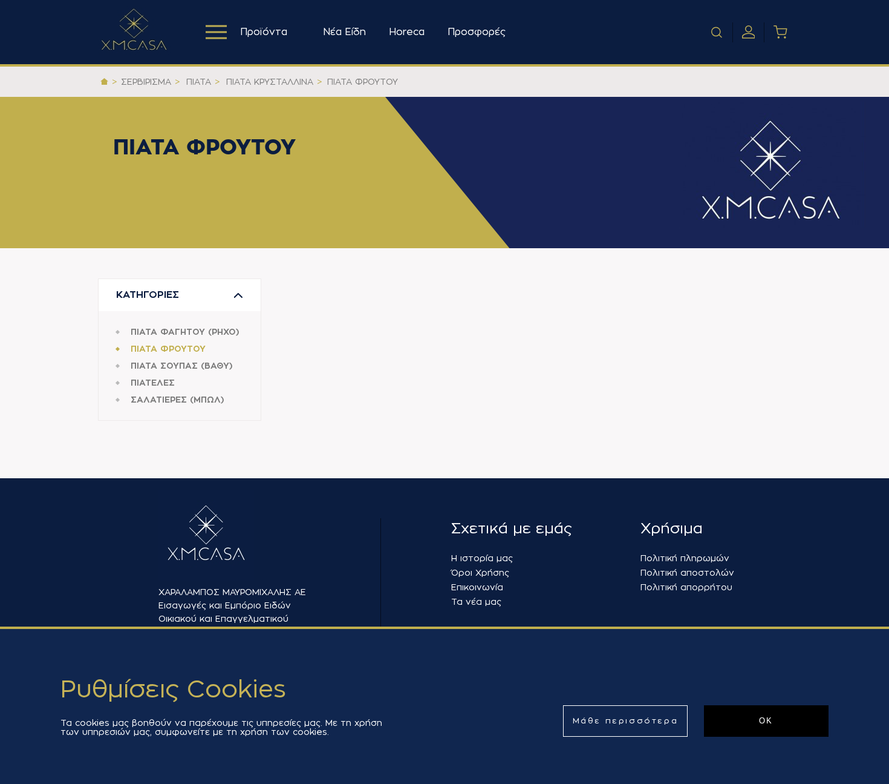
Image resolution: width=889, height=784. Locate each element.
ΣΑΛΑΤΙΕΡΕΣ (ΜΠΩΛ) (177, 399)
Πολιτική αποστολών (687, 572)
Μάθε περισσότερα (626, 721)
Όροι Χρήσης (480, 572)
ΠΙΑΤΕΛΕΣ (153, 382)
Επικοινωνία (477, 587)
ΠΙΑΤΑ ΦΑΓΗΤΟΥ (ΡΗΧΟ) (185, 332)
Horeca (407, 32)
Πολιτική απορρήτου (686, 587)
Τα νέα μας (476, 602)
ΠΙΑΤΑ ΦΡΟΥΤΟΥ (168, 348)
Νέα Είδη (344, 32)
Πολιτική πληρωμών (684, 558)
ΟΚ (766, 720)
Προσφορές (477, 32)
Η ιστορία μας (482, 558)
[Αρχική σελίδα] (104, 81)
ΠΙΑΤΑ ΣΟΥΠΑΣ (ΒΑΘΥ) (182, 365)
